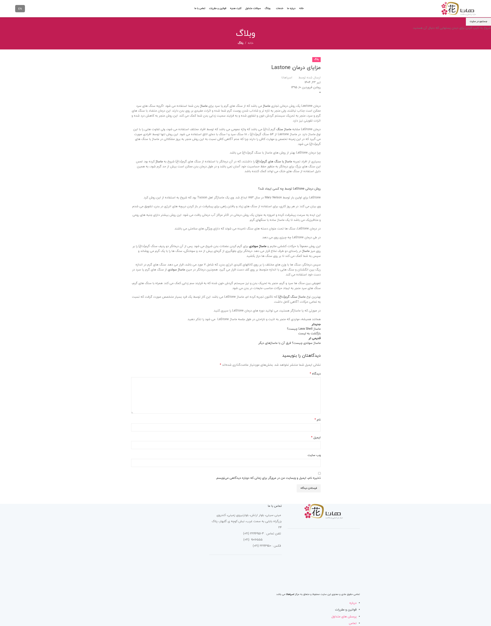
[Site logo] (458, 8)
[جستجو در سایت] (189, 8)
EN (20, 8)
